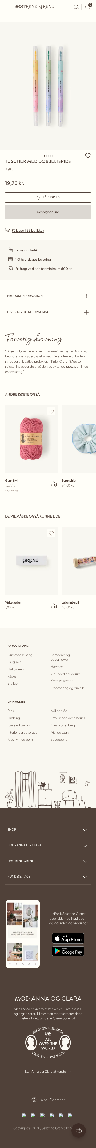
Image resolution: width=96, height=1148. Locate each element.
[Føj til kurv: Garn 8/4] (54, 483)
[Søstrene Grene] (35, 6)
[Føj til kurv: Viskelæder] (54, 605)
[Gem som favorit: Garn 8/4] (51, 411)
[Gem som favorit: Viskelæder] (51, 533)
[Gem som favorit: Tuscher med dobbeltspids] (88, 155)
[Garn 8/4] (31, 439)
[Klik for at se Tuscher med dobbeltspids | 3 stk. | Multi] (48, 86)
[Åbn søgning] (76, 7)
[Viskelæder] (31, 561)
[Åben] (8, 7)
